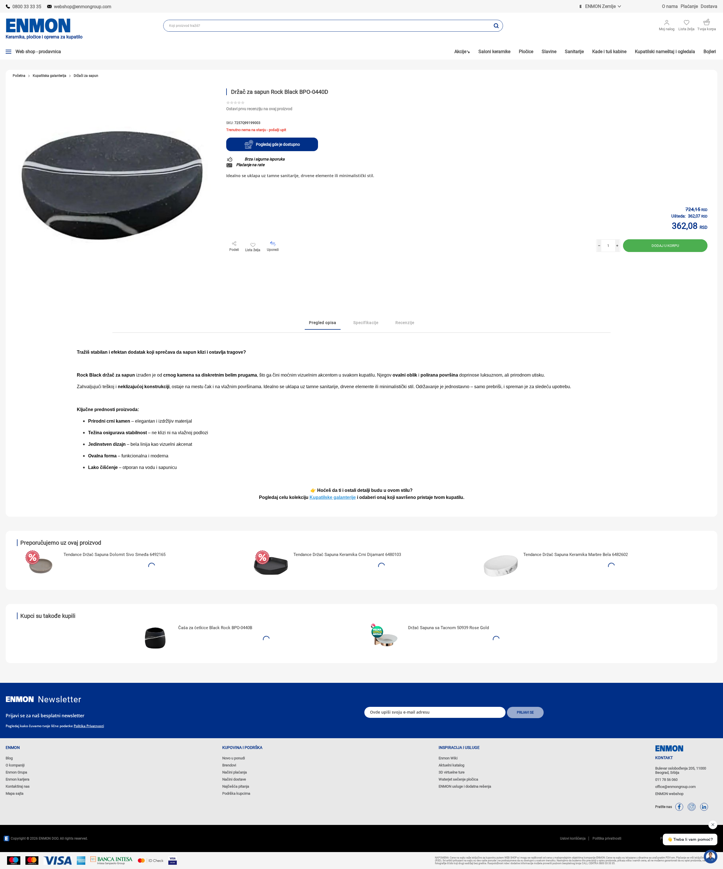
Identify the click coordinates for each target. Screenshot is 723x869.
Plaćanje (689, 6)
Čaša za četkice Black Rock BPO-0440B (215, 627)
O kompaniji (15, 765)
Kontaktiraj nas (18, 786)
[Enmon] (20, 699)
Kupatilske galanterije (333, 497)
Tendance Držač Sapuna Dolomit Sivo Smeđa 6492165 (114, 554)
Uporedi (273, 250)
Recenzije (404, 322)
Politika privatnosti (89, 726)
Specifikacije (365, 322)
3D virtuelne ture (452, 772)
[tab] (323, 323)
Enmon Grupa (16, 772)
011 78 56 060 (666, 779)
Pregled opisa (322, 322)
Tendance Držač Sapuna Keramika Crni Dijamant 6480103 (347, 554)
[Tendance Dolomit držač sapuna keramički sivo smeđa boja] (41, 566)
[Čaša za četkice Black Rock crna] (156, 639)
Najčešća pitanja (235, 786)
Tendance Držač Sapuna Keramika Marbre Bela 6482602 (575, 554)
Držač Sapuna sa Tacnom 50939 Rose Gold (448, 627)
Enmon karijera (17, 779)
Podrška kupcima (236, 793)
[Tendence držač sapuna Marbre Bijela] (501, 566)
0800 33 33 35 (26, 6)
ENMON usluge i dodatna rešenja (465, 786)
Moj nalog (666, 29)
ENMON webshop (669, 794)
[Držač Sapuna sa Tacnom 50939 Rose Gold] (385, 639)
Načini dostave (234, 779)
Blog (9, 758)
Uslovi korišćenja (573, 838)
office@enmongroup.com (675, 787)
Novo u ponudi (233, 758)
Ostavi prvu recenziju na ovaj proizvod (259, 109)
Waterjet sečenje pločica (458, 779)
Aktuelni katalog (451, 765)
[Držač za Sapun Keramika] (271, 566)
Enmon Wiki (448, 758)
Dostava (709, 6)
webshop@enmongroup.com (82, 6)
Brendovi (229, 765)
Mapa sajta (14, 793)
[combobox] (327, 25)
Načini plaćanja (234, 772)
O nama (670, 6)
